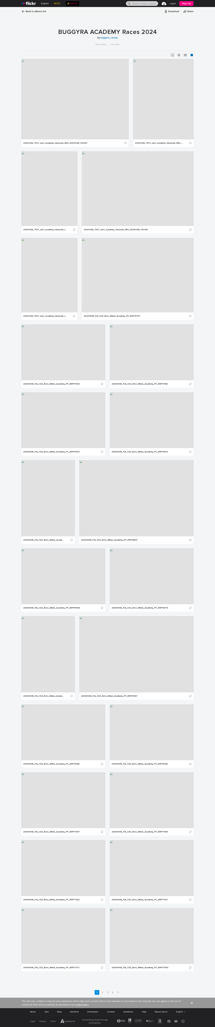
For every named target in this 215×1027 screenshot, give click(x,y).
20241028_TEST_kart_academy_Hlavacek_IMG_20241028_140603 (45, 229)
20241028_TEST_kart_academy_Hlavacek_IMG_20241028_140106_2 (45, 316)
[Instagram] (183, 1021)
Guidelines (128, 1012)
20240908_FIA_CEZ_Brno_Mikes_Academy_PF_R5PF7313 (139, 900)
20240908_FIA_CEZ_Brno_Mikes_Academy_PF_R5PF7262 (51, 900)
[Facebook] (169, 1021)
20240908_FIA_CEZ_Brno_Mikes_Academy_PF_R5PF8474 (140, 608)
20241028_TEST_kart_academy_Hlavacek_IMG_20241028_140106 (116, 229)
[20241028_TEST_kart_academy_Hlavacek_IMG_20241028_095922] (163, 99)
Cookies (111, 1012)
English (179, 1012)
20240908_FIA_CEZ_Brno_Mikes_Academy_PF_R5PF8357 (109, 696)
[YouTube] (176, 1021)
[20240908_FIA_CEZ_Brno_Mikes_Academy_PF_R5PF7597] (63, 800)
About (33, 1012)
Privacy (42, 1021)
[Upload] (164, 3)
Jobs (46, 1012)
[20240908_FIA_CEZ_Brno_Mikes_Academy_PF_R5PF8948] (63, 576)
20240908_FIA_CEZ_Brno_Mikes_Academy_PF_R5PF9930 (51, 384)
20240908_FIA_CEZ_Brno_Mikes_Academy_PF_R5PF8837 (109, 540)
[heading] (29, 3)
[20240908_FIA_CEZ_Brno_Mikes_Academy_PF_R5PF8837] (136, 498)
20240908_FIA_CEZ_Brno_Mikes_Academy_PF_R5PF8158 (140, 764)
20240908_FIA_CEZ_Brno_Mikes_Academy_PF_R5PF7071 (51, 967)
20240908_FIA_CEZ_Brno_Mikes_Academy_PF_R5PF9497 (51, 452)
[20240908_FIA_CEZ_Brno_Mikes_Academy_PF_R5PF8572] (48, 654)
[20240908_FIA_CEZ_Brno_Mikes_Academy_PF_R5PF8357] (136, 654)
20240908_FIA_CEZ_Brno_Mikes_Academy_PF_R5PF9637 (140, 452)
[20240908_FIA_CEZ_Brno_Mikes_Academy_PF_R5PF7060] (152, 936)
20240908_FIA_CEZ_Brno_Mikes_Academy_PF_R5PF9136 (43, 540)
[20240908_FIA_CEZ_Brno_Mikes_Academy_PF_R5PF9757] (138, 275)
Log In (173, 3)
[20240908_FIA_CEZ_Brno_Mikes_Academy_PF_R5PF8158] (152, 732)
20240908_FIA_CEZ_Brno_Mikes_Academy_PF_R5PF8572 (43, 696)
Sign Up (186, 3)
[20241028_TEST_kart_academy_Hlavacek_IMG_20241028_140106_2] (49, 275)
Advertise (74, 1012)
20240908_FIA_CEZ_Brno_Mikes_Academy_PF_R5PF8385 (51, 764)
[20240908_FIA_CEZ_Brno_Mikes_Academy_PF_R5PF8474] (152, 576)
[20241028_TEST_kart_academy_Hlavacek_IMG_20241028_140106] (138, 189)
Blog (59, 1012)
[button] (171, 11)
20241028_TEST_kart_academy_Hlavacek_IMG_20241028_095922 (159, 143)
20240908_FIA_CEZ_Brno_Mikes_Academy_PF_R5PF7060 (140, 967)
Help (144, 1012)
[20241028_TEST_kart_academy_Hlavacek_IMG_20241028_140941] (75, 99)
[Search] (129, 3)
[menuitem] (72, 3)
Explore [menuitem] (45, 3)
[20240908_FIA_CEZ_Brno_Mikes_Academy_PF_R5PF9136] (48, 498)
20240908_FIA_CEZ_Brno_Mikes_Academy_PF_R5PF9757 (112, 316)
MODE (57, 3)
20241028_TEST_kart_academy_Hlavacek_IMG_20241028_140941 (55, 143)
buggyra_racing (108, 37)
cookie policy (81, 1004)
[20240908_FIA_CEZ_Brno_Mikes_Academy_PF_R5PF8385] (63, 732)
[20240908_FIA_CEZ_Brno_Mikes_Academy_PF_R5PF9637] (152, 420)
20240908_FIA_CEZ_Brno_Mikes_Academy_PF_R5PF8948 (51, 608)
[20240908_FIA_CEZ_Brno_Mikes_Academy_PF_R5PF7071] (63, 936)
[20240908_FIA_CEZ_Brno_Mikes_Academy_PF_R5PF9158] (152, 352)
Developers (92, 1012)
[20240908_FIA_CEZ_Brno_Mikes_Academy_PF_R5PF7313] (152, 868)
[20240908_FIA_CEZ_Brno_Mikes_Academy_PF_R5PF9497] (63, 420)
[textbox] (145, 3)
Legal (32, 1021)
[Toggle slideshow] (172, 55)
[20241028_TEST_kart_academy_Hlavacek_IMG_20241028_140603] (49, 189)
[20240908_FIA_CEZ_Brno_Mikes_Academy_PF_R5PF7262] (63, 868)
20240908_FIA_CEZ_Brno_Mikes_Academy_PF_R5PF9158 (140, 384)
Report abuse (161, 1012)
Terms (53, 1021)
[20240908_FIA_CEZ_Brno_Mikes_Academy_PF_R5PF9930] (63, 352)
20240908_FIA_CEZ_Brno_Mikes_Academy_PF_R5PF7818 (140, 832)
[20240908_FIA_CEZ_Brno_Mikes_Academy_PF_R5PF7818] (152, 800)
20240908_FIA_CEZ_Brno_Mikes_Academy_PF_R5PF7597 (51, 832)
